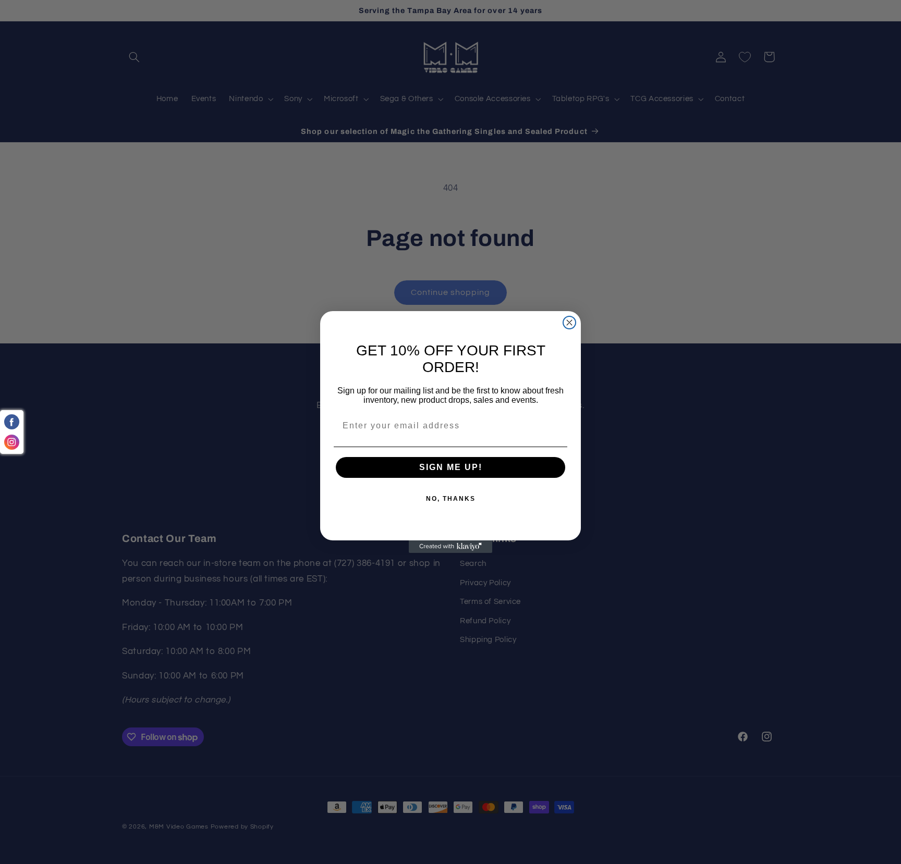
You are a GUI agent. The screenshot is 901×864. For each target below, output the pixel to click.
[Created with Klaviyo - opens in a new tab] (450, 546)
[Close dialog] (569, 322)
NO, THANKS (451, 498)
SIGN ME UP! (450, 467)
